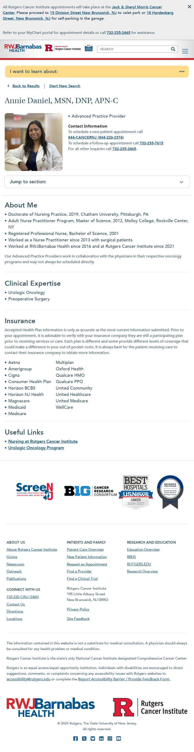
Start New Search (64, 86)
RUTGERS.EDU (139, 564)
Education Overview (143, 549)
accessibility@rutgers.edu (28, 679)
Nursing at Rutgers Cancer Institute (43, 442)
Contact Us (16, 604)
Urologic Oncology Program (36, 448)
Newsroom (15, 564)
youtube (118, 738)
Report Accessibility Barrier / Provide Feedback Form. (124, 679)
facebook (75, 738)
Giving (12, 557)
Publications (16, 578)
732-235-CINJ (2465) (23, 597)
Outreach (14, 571)
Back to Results (26, 86)
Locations (14, 618)
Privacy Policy (78, 609)
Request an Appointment (87, 564)
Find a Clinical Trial (82, 578)
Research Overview (142, 571)
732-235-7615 (151, 143)
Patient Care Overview (85, 549)
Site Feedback (78, 618)
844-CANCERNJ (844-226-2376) (96, 137)
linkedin (101, 738)
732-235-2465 (118, 32)
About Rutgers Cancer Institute (32, 549)
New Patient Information (87, 557)
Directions (15, 611)
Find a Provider (79, 571)
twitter (84, 738)
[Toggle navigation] (185, 51)
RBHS (131, 557)
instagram (110, 738)
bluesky (93, 738)
